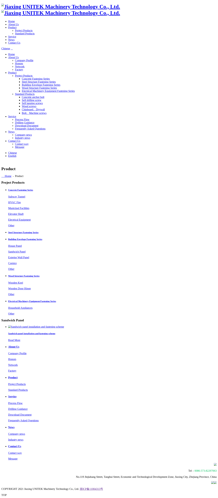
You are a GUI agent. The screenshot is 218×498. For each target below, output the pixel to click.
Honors (19, 63)
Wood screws (29, 106)
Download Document (26, 125)
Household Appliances (20, 307)
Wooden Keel (15, 282)
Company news (23, 134)
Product (12, 27)
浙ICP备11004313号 (91, 488)
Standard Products (25, 33)
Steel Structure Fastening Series (39, 81)
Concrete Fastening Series (36, 78)
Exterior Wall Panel (18, 257)
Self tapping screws (32, 103)
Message (19, 147)
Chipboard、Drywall (33, 109)
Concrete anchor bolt (33, 97)
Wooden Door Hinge (19, 288)
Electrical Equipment (19, 219)
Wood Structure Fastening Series (39, 87)
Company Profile (24, 60)
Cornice (12, 263)
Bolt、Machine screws (34, 113)
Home (11, 21)
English (12, 155)
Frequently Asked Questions (30, 128)
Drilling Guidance (24, 122)
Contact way (22, 144)
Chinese (5, 48)
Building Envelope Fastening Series (41, 84)
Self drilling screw (31, 100)
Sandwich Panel (17, 251)
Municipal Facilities (18, 208)
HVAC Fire (14, 202)
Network (20, 66)
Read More (14, 340)
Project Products (24, 30)
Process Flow (22, 119)
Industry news (22, 137)
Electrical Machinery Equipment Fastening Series (48, 91)
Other (11, 225)
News (11, 39)
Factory (19, 69)
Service (12, 36)
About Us (13, 24)
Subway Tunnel (16, 196)
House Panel (15, 245)
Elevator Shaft (16, 213)
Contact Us (14, 42)
